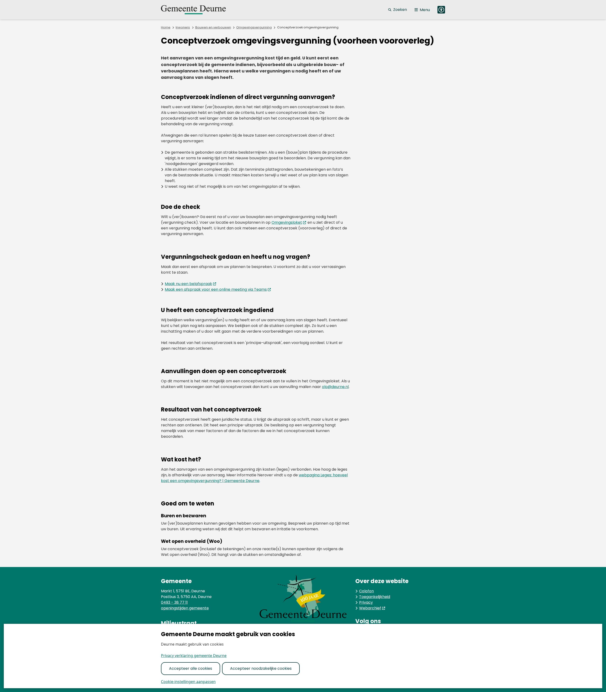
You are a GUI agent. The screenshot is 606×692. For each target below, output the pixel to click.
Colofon (366, 591)
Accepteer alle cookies (190, 668)
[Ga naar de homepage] (199, 9)
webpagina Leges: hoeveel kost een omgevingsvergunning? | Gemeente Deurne (254, 477)
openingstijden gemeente (185, 608)
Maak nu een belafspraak (188, 283)
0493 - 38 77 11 (174, 602)
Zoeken (400, 9)
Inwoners (183, 27)
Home (165, 27)
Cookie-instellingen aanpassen (188, 681)
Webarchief (370, 608)
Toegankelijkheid (374, 596)
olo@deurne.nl (335, 386)
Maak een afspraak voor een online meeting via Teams (216, 289)
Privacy (366, 602)
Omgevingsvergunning (254, 27)
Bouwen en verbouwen (213, 27)
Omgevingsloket (287, 222)
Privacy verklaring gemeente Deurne (194, 655)
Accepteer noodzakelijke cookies (261, 668)
